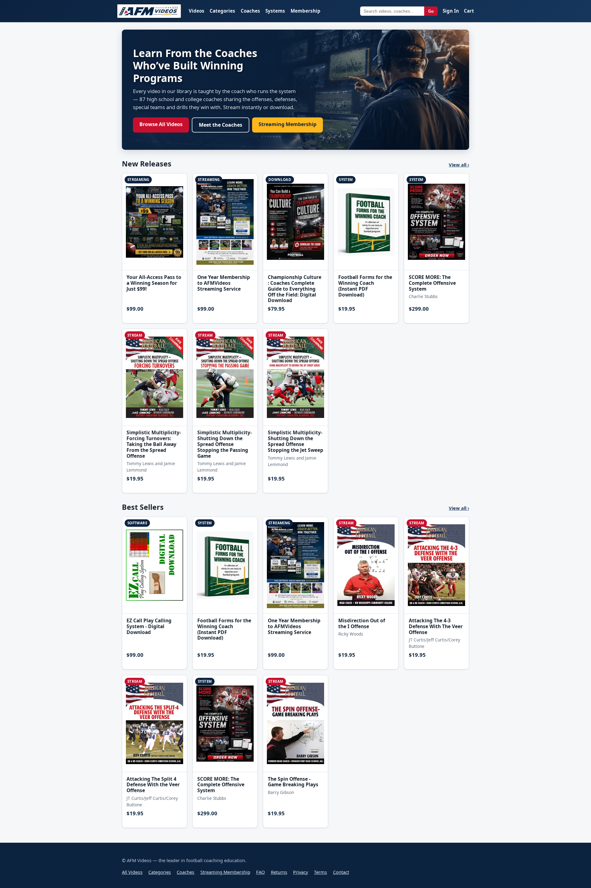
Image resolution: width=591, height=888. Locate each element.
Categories (222, 11)
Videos (196, 11)
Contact (341, 872)
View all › (459, 165)
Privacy (300, 872)
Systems (275, 11)
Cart (469, 11)
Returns (279, 872)
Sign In (451, 11)
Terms (320, 872)
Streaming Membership (287, 124)
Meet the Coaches (220, 124)
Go (431, 11)
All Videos (132, 872)
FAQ (260, 872)
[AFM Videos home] (149, 11)
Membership (305, 11)
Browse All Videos (161, 124)
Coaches (250, 11)
